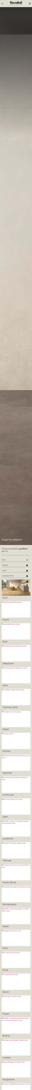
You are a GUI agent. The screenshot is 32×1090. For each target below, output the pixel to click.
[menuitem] (2, 3)
